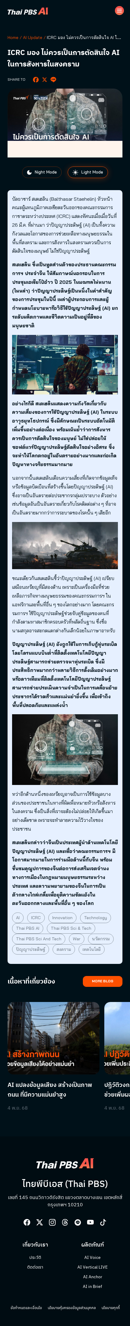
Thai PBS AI (27, 928)
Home (13, 37)
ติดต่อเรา (35, 1267)
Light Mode (91, 172)
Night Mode (45, 172)
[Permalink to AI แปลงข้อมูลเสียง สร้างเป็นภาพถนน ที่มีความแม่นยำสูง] (53, 1038)
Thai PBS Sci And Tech (38, 939)
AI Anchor (92, 1277)
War (76, 939)
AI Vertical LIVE (92, 1267)
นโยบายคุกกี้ (111, 1308)
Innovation (62, 917)
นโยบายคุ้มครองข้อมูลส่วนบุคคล (72, 1308)
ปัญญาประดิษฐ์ (30, 949)
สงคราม (64, 949)
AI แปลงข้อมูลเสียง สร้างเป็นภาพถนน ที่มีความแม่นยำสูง (50, 1090)
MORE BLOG (102, 981)
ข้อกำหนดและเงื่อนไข (26, 1308)
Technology (95, 917)
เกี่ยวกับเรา (35, 1245)
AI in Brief (92, 1286)
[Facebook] (36, 79)
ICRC (36, 917)
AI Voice (92, 1257)
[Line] (53, 79)
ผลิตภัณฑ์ (92, 1245)
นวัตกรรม (101, 939)
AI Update (32, 37)
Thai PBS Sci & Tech (71, 928)
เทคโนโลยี (92, 949)
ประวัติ (35, 1257)
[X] (44, 79)
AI (18, 917)
